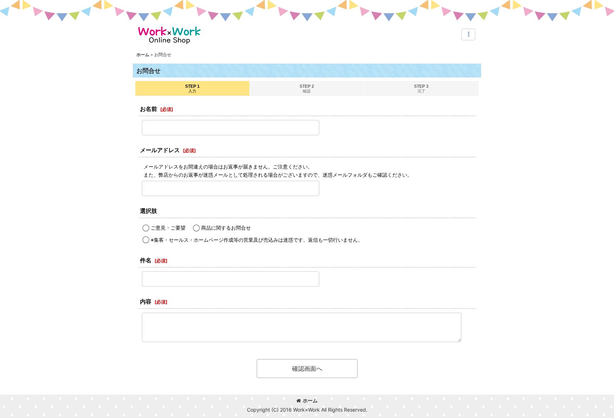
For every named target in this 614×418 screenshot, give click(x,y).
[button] (468, 34)
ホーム (310, 400)
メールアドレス (160, 150)
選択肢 (148, 210)
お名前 (148, 108)
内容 (145, 301)
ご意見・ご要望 (168, 228)
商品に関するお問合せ (226, 228)
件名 (145, 260)
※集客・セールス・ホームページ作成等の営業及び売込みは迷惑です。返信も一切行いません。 (257, 240)
